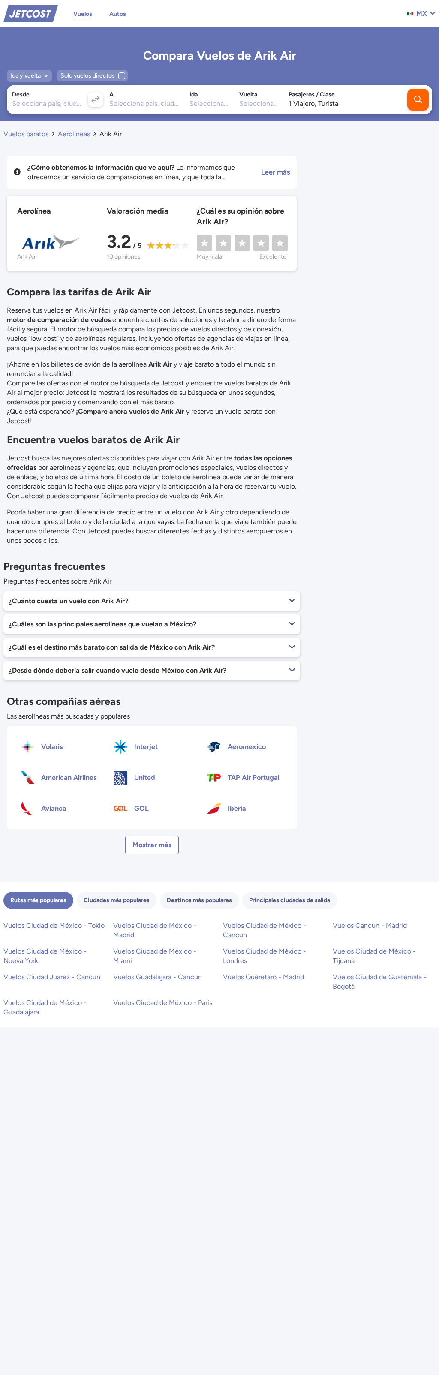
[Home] (30, 13)
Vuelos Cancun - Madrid (370, 925)
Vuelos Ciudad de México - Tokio (54, 925)
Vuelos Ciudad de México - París (162, 1003)
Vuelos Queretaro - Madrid (263, 977)
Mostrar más (151, 845)
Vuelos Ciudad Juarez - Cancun (51, 977)
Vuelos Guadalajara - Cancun (157, 977)
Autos (117, 14)
